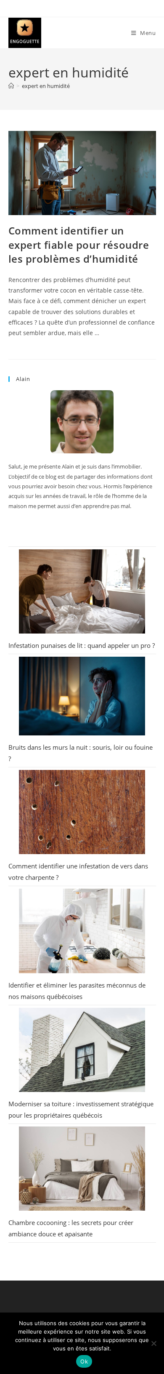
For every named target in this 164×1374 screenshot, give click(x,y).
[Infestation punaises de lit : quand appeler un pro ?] (82, 591)
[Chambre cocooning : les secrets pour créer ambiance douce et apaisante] (82, 1168)
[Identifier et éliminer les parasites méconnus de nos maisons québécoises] (82, 931)
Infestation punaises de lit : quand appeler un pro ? (81, 645)
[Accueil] (11, 86)
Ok (84, 1361)
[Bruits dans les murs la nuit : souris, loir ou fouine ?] (82, 696)
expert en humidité (46, 86)
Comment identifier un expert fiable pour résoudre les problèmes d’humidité (78, 245)
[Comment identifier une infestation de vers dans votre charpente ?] (82, 812)
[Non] (153, 1343)
